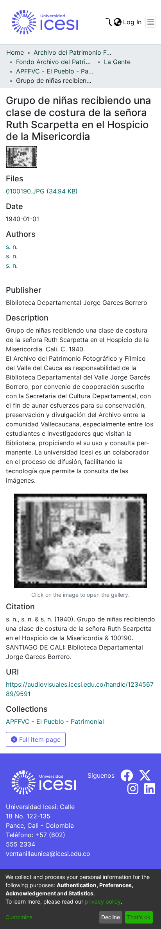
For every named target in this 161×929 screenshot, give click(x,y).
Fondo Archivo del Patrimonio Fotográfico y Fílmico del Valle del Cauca (55, 62)
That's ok (138, 917)
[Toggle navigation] (150, 22)
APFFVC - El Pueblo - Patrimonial (55, 71)
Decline (110, 917)
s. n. (12, 247)
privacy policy (103, 901)
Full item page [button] (39, 739)
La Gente (117, 62)
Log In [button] (132, 22)
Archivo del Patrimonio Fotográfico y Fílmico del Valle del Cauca (73, 52)
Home (15, 52)
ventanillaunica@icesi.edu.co (48, 853)
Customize (18, 917)
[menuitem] (117, 22)
